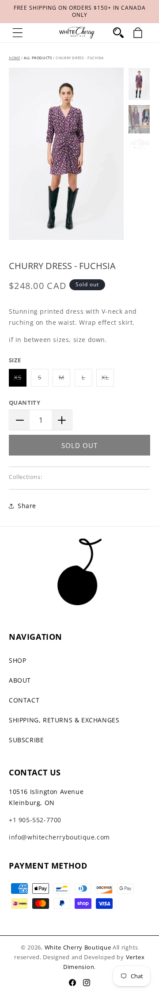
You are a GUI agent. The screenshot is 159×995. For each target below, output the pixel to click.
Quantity (24, 402)
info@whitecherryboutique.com (59, 837)
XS (20, 380)
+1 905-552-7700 (35, 820)
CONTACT (24, 700)
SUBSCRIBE (26, 740)
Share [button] (27, 505)
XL (108, 380)
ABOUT (20, 680)
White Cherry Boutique (78, 947)
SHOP (17, 660)
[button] (17, 32)
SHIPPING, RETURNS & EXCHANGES (64, 720)
